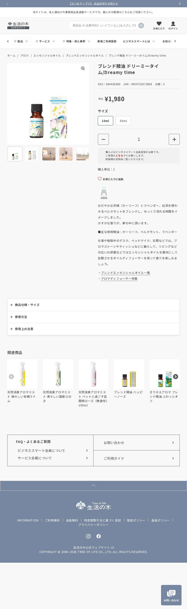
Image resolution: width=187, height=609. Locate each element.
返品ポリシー (160, 520)
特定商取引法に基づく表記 (102, 520)
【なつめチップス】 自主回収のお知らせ (93, 3)
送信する (141, 25)
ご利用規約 (52, 520)
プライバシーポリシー (93, 524)
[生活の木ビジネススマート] (18, 25)
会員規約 (72, 520)
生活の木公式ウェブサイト (91, 547)
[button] (103, 139)
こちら (119, 155)
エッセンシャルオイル (47, 55)
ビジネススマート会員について (41, 450)
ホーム (11, 55)
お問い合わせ (114, 442)
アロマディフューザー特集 (119, 278)
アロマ (24, 55)
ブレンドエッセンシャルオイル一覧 (125, 272)
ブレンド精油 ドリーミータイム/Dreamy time (137, 55)
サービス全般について (35, 457)
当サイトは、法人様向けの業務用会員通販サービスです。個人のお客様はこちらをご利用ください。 (93, 12)
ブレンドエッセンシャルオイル (85, 55)
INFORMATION (28, 520)
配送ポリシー (136, 520)
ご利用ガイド (114, 458)
